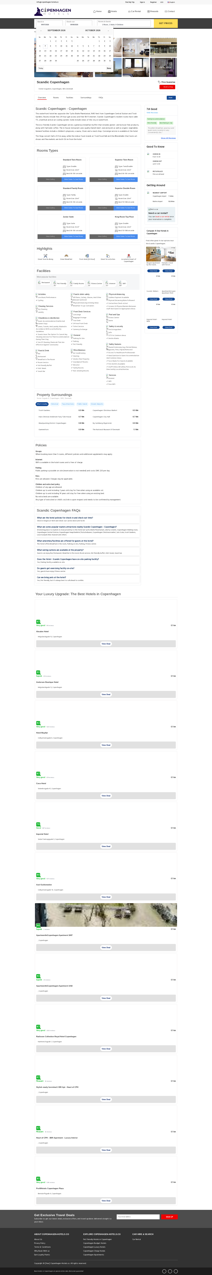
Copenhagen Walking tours (127, 530)
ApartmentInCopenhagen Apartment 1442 (54, 986)
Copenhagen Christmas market (104, 532)
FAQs (101, 97)
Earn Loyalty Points (42, 1254)
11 (66, 46)
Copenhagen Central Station (48, 532)
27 (40, 61)
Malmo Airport (158, 201)
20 (40, 56)
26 (72, 56)
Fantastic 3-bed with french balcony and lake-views (168, 264)
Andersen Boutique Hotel (47, 682)
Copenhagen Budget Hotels (94, 1243)
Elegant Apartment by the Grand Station (153, 264)
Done (109, 68)
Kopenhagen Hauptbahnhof (70, 532)
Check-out (70, 21)
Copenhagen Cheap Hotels (94, 1251)
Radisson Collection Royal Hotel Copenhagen (56, 1036)
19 (72, 51)
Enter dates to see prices (73, 179)
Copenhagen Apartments (93, 1254)
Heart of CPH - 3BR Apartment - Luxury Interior (57, 1138)
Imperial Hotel (167, 320)
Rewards (154, 11)
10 (61, 46)
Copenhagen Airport (159, 196)
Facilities (69, 97)
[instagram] (176, 1271)
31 (110, 61)
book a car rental (162, 216)
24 (61, 56)
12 (72, 46)
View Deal (153, 271)
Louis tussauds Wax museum (47, 534)
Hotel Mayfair (42, 733)
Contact (171, 11)
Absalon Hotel (42, 631)
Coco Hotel (41, 783)
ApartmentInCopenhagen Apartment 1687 (54, 935)
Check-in (40, 21)
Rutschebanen (86, 532)
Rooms (56, 97)
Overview (42, 97)
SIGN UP (169, 1217)
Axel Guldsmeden (44, 885)
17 (61, 51)
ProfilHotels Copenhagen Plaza (50, 1188)
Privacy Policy (39, 1243)
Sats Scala (120, 532)
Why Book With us (42, 1251)
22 (50, 56)
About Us (38, 1239)
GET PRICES (165, 23)
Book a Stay (168, 87)
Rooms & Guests (104, 21)
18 (66, 51)
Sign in (142, 2)
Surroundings (86, 97)
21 (45, 56)
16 (56, 51)
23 (56, 56)
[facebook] (164, 1271)
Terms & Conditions (42, 1247)
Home (99, 11)
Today (41, 68)
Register (153, 2)
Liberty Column (110, 530)
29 (50, 61)
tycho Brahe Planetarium (95, 530)
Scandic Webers (152, 291)
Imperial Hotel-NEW (152, 320)
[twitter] (170, 1271)
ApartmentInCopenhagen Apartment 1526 (169, 292)
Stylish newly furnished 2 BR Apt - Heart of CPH (57, 1087)
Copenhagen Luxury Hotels (94, 1247)
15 (50, 51)
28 (45, 61)
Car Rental (136, 11)
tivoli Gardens (130, 532)
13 (40, 51)
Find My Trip (130, 2)
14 (45, 51)
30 (56, 61)
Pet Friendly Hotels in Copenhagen (97, 1239)
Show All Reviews (168, 138)
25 (66, 56)
